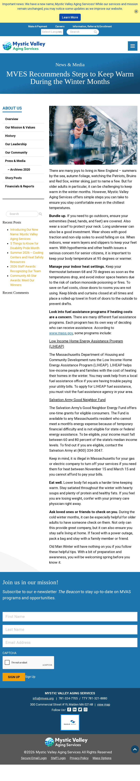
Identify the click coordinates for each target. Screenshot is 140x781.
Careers (60, 26)
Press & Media (15, 161)
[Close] (136, 11)
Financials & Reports (19, 186)
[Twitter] (80, 709)
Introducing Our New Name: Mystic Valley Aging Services (24, 234)
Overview (11, 119)
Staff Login (58, 758)
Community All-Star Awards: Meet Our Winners (23, 280)
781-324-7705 (68, 698)
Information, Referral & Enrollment (92, 26)
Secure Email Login (34, 758)
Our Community (16, 152)
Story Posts (13, 178)
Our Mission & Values (20, 127)
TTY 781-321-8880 (94, 698)
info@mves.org (43, 698)
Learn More (70, 17)
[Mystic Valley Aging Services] (24, 46)
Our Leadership (16, 144)
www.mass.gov (61, 333)
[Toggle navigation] (132, 46)
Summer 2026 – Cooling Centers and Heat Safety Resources (27, 257)
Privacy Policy (79, 758)
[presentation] (28, 662)
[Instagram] (85, 709)
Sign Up (14, 677)
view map (103, 704)
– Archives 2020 (19, 169)
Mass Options (102, 758)
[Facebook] (69, 709)
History (10, 136)
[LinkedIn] (74, 709)
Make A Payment (37, 26)
